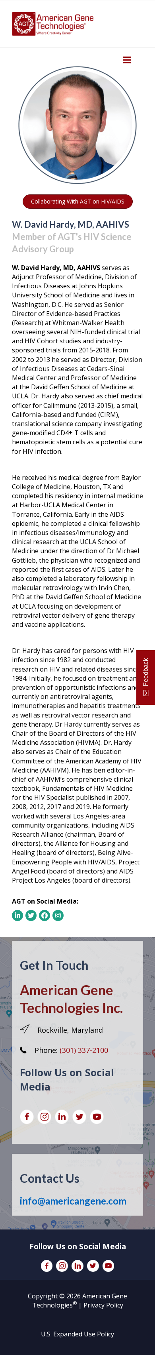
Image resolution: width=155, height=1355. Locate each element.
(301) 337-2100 (84, 1050)
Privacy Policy (103, 1305)
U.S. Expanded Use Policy (77, 1334)
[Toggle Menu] (127, 60)
